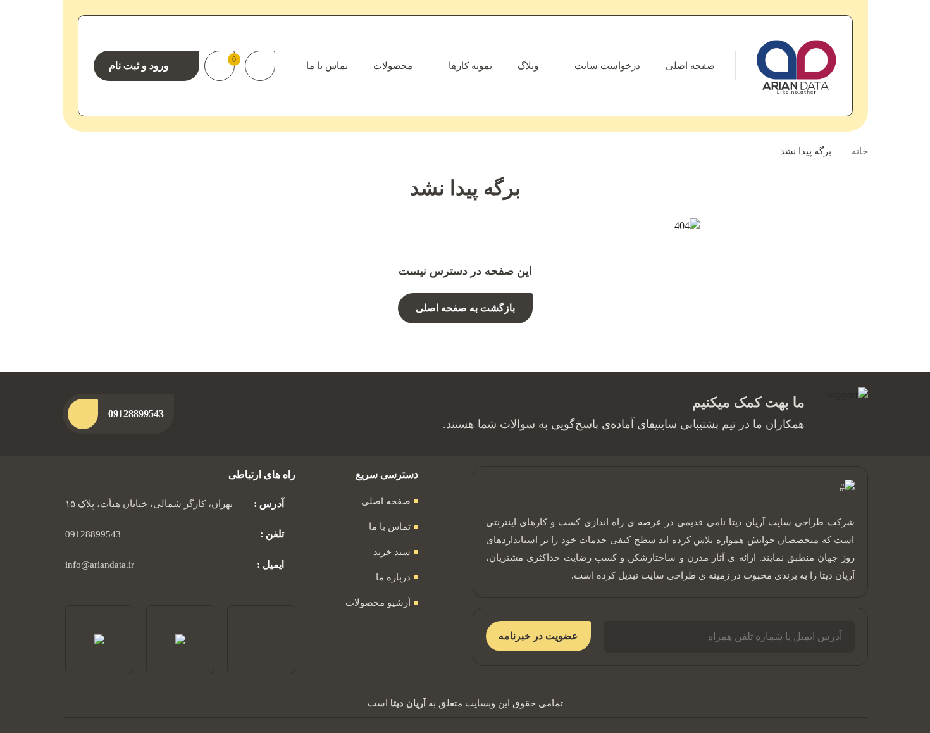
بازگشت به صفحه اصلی (465, 308)
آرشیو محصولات (378, 603)
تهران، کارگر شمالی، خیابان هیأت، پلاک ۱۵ (149, 504)
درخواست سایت (607, 66)
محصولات (392, 66)
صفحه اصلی (690, 66)
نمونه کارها (470, 66)
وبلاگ (528, 66)
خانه (860, 151)
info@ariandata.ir (99, 565)
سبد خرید (392, 552)
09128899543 (93, 534)
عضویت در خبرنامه (538, 635)
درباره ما (393, 577)
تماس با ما (327, 66)
